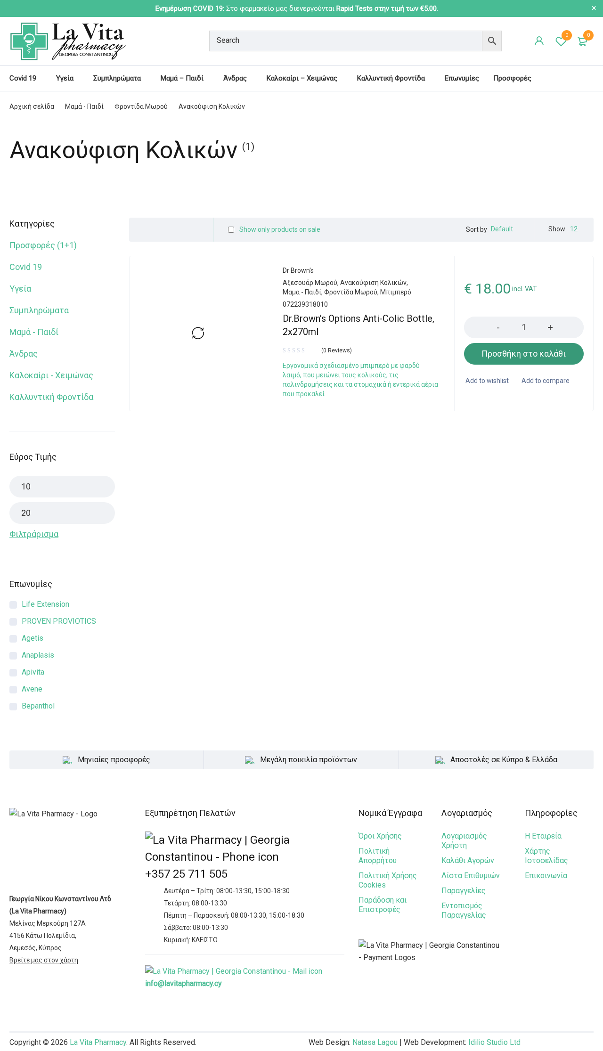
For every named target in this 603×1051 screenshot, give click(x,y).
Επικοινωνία (546, 875)
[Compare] (545, 380)
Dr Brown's (298, 270)
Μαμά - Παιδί (84, 106)
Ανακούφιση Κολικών (373, 282)
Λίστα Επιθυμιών (470, 875)
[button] (524, 354)
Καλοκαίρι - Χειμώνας (51, 375)
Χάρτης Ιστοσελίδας (546, 856)
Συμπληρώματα (39, 310)
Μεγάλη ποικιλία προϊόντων (308, 759)
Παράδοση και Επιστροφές (383, 905)
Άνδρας (23, 353)
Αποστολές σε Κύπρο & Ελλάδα (503, 759)
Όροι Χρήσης (380, 835)
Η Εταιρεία (543, 835)
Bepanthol (38, 705)
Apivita (33, 672)
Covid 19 (25, 267)
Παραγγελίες (463, 890)
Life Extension (45, 604)
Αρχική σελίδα (31, 106)
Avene (32, 688)
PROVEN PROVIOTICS (59, 621)
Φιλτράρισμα (33, 534)
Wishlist (566, 35)
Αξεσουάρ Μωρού (310, 282)
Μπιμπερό (395, 292)
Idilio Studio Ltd (494, 1042)
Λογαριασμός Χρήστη (464, 840)
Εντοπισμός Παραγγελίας (463, 910)
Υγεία (20, 288)
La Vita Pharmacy (98, 1042)
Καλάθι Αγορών (467, 860)
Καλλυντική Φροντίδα (51, 397)
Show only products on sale (279, 229)
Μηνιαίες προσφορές (114, 759)
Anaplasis (38, 655)
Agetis (32, 638)
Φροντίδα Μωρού (141, 106)
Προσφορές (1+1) (43, 245)
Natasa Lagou (375, 1042)
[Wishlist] (486, 380)
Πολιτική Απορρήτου (378, 856)
